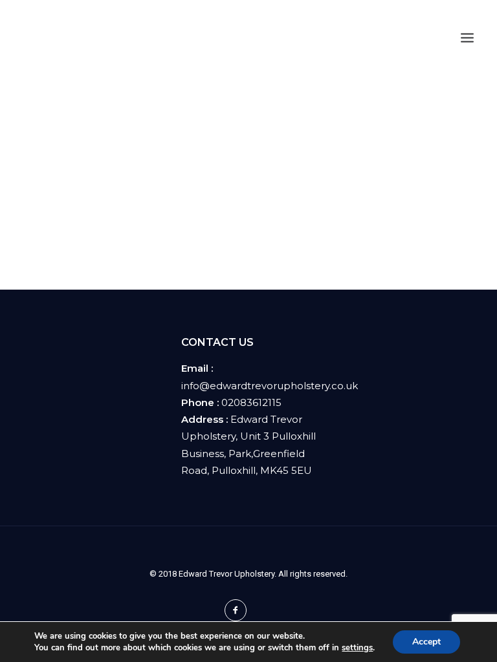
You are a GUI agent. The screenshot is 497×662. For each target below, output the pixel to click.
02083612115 (251, 402)
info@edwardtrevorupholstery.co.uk (269, 385)
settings (357, 648)
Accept (426, 641)
